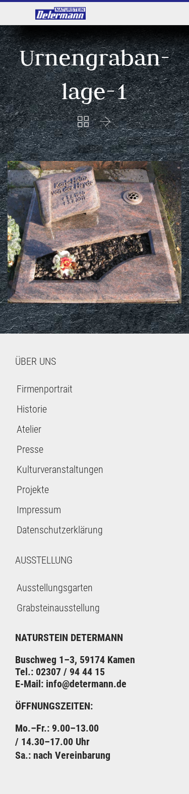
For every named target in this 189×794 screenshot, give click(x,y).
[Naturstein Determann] (60, 13)
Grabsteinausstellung (58, 608)
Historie (32, 409)
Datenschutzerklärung (60, 530)
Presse (30, 449)
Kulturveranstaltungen (60, 469)
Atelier (29, 429)
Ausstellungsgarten (55, 588)
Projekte (33, 490)
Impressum (39, 510)
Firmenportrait (45, 389)
